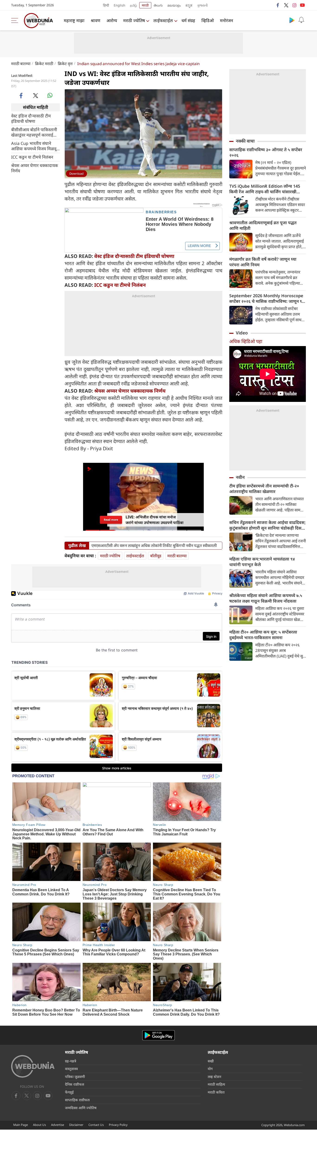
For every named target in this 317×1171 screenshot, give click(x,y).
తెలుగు (158, 5)
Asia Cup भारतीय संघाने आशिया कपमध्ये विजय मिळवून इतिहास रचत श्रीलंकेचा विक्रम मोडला (35, 145)
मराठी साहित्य (216, 1084)
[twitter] (286, 5)
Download (76, 173)
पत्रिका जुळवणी (75, 1076)
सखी (211, 1061)
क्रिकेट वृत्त (65, 63)
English (119, 5)
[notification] (301, 20)
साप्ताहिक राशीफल (77, 1100)
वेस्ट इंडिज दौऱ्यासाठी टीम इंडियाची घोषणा (31, 118)
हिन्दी (106, 5)
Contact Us (96, 1125)
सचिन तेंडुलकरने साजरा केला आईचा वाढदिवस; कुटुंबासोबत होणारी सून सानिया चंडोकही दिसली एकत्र (267, 525)
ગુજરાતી (202, 5)
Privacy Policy (118, 1125)
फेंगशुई (69, 1092)
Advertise (57, 1125)
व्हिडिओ (207, 20)
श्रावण (95, 20)
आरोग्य (112, 20)
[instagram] (294, 5)
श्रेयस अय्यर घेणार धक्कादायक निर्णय (34, 168)
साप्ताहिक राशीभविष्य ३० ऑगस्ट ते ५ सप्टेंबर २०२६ (265, 152)
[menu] (15, 20)
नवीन (240, 477)
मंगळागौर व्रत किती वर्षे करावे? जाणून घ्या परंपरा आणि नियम (262, 261)
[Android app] (158, 1035)
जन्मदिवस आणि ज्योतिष (81, 1107)
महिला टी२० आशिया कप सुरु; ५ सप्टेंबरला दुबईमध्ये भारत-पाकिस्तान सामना (263, 634)
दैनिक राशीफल (74, 1084)
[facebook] (278, 5)
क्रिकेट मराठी (44, 63)
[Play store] (292, 20)
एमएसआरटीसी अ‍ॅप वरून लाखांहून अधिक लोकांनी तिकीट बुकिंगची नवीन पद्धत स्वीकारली (154, 545)
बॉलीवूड (155, 555)
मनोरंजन (226, 20)
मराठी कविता (216, 1092)
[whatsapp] (50, 95)
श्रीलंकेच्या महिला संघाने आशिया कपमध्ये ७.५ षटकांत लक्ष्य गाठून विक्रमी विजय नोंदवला (265, 598)
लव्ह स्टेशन (214, 1076)
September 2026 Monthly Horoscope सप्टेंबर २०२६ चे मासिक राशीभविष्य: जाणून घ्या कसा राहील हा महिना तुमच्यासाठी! (267, 298)
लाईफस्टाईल (163, 20)
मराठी (145, 5)
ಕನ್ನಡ (188, 5)
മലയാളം (174, 5)
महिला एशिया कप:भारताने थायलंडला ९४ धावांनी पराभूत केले (262, 561)
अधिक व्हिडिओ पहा (245, 341)
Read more (111, 520)
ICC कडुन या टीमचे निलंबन (32, 157)
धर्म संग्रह (188, 20)
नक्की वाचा (245, 141)
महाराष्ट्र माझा (74, 20)
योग (210, 1068)
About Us (39, 1125)
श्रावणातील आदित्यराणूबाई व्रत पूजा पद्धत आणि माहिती (263, 225)
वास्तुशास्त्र (71, 1068)
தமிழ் (133, 5)
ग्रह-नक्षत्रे (70, 1061)
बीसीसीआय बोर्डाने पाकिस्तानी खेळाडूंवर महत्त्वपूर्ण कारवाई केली (34, 132)
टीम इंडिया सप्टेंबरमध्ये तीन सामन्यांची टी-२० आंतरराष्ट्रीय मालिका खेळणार (264, 488)
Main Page (20, 1125)
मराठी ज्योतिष (134, 20)
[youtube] (302, 5)
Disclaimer (76, 1125)
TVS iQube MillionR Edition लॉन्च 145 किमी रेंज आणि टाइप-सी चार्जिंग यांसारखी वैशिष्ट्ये (264, 188)
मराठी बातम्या (20, 63)
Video (242, 333)
